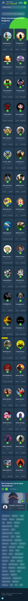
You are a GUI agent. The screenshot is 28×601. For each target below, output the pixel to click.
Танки (19, 571)
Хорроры (5, 519)
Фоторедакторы (17, 578)
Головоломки (6, 529)
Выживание (15, 515)
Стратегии (17, 522)
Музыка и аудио (6, 581)
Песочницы (20, 547)
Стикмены (12, 571)
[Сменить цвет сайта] (16, 3)
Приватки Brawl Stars (7, 540)
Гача (11, 585)
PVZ (16, 585)
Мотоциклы (5, 560)
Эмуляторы (15, 581)
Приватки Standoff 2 (7, 526)
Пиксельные (5, 543)
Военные (5, 550)
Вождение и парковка (17, 557)
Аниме (17, 550)
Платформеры (20, 519)
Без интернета (21, 567)
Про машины (12, 567)
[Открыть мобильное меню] (25, 2)
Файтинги (9, 522)
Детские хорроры (13, 564)
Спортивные (12, 547)
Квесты (11, 550)
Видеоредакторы (7, 578)
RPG (3, 522)
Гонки (12, 536)
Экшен (13, 529)
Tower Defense (6, 515)
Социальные (5, 574)
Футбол (22, 564)
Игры (15, 14)
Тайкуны (13, 560)
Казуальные (14, 543)
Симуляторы (5, 536)
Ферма (10, 554)
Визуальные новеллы (7, 533)
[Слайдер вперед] (6, 489)
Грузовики (5, 571)
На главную (13, 489)
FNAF (21, 585)
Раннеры (12, 519)
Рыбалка (4, 554)
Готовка (4, 564)
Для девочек (18, 540)
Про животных (6, 557)
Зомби (22, 515)
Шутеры (17, 533)
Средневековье (19, 554)
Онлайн (4, 567)
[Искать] (24, 7)
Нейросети (13, 574)
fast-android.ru (9, 14)
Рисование (5, 585)
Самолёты (19, 560)
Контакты (10, 594)
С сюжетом (22, 543)
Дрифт (18, 536)
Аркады (16, 526)
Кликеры (4, 547)
